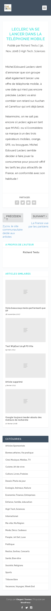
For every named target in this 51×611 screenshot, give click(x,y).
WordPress (25, 603)
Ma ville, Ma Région (14, 523)
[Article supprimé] (25, 365)
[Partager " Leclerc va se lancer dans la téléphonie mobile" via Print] (34, 202)
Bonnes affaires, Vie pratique (19, 453)
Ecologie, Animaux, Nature (18, 488)
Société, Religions (14, 565)
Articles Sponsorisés (15, 446)
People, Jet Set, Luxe (15, 537)
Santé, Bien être (13, 558)
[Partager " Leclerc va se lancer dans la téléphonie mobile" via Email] (28, 202)
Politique (9, 544)
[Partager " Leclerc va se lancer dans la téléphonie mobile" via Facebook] (17, 202)
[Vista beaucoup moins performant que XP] (25, 292)
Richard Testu (29, 45)
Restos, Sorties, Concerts (17, 551)
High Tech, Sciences (33, 51)
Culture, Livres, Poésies (16, 474)
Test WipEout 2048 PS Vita (19, 346)
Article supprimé (14, 382)
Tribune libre (11, 579)
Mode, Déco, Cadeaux (15, 530)
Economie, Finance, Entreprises (20, 495)
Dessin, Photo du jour (15, 481)
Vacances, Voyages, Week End (20, 586)
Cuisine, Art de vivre (15, 467)
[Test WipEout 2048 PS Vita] (25, 330)
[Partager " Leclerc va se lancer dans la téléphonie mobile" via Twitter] (23, 202)
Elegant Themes (24, 599)
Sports (8, 572)
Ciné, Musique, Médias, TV (18, 460)
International (11, 516)
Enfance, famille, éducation (18, 502)
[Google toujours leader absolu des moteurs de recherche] (25, 401)
